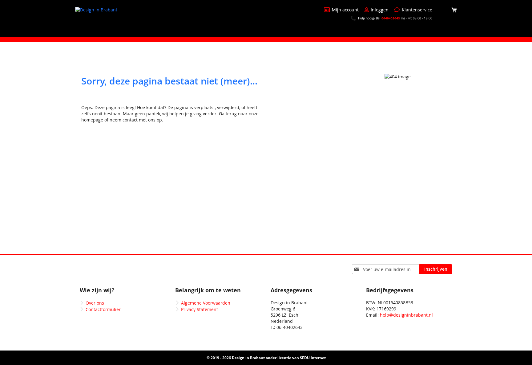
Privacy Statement (199, 309)
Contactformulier (103, 309)
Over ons (95, 303)
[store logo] (98, 18)
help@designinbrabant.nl (406, 315)
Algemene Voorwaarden (205, 303)
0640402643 (390, 18)
